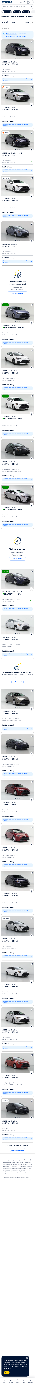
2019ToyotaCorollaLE (9, 711)
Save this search (11, 34)
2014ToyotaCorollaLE (9, 1121)
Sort (13, 22)
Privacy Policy (10, 1366)
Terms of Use (7, 1368)
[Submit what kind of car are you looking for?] (31, 6)
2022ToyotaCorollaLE (9, 848)
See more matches (17, 1150)
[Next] (32, 49)
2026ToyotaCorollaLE (9, 416)
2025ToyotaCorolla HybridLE (12, 592)
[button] (6, 11)
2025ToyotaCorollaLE (9, 462)
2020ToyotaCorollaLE (9, 1075)
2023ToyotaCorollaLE (9, 62)
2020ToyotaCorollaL (9, 984)
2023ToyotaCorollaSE (9, 893)
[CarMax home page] (8, 2)
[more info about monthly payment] (13, 76)
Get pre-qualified (17, 293)
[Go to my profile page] (30, 2)
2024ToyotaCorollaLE (9, 107)
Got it (6, 1373)
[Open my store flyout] (20, 2)
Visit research (17, 682)
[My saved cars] (24, 2)
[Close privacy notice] (27, 1358)
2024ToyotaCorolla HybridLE (12, 153)
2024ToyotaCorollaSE (9, 371)
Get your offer (17, 559)
